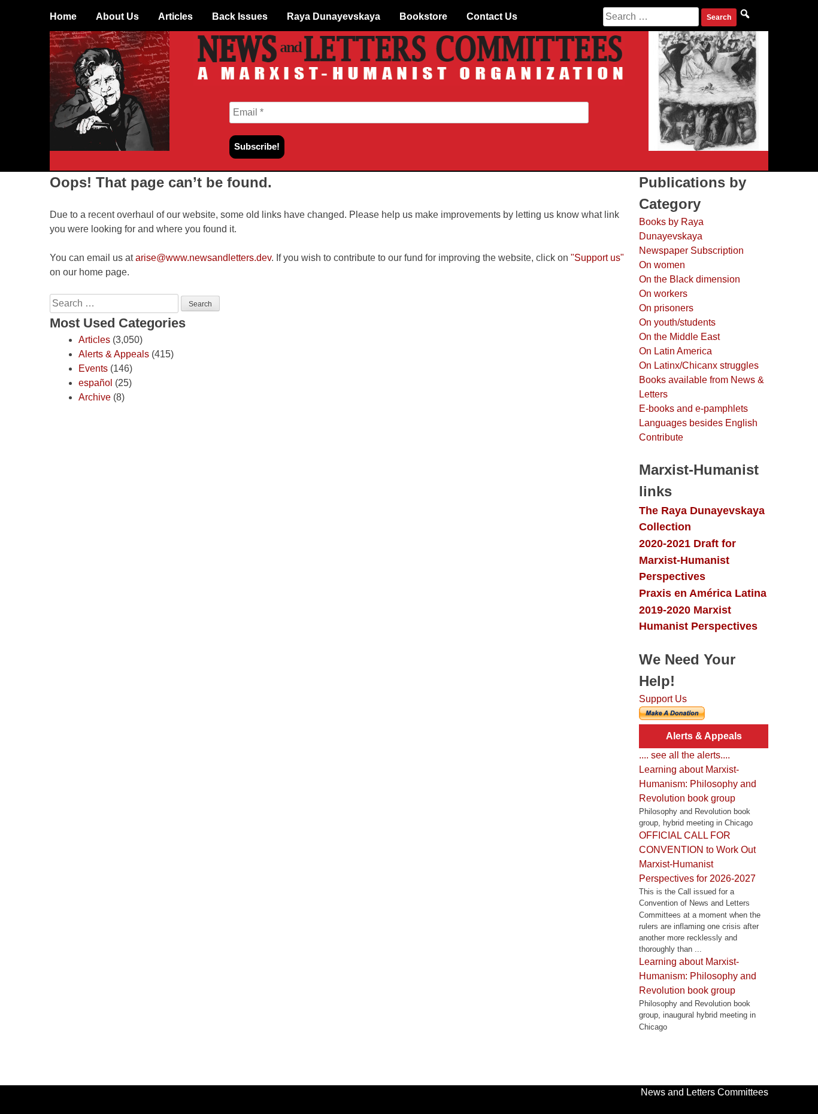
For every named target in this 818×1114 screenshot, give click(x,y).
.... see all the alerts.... (684, 755)
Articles (175, 16)
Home (63, 16)
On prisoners (666, 308)
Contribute (661, 437)
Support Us (663, 699)
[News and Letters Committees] (409, 82)
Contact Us (491, 16)
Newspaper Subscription (691, 250)
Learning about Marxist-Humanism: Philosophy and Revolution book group (697, 783)
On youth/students (677, 322)
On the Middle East (679, 337)
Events (93, 368)
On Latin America (675, 351)
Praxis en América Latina (703, 593)
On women (662, 265)
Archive (94, 397)
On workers (663, 294)
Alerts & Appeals (113, 354)
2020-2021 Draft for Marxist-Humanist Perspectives (687, 559)
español (95, 383)
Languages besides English (698, 423)
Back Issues (240, 16)
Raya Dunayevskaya (333, 16)
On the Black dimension (689, 279)
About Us (117, 16)
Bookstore (423, 16)
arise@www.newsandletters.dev (203, 258)
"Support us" (597, 258)
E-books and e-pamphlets (693, 408)
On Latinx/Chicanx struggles (699, 365)
